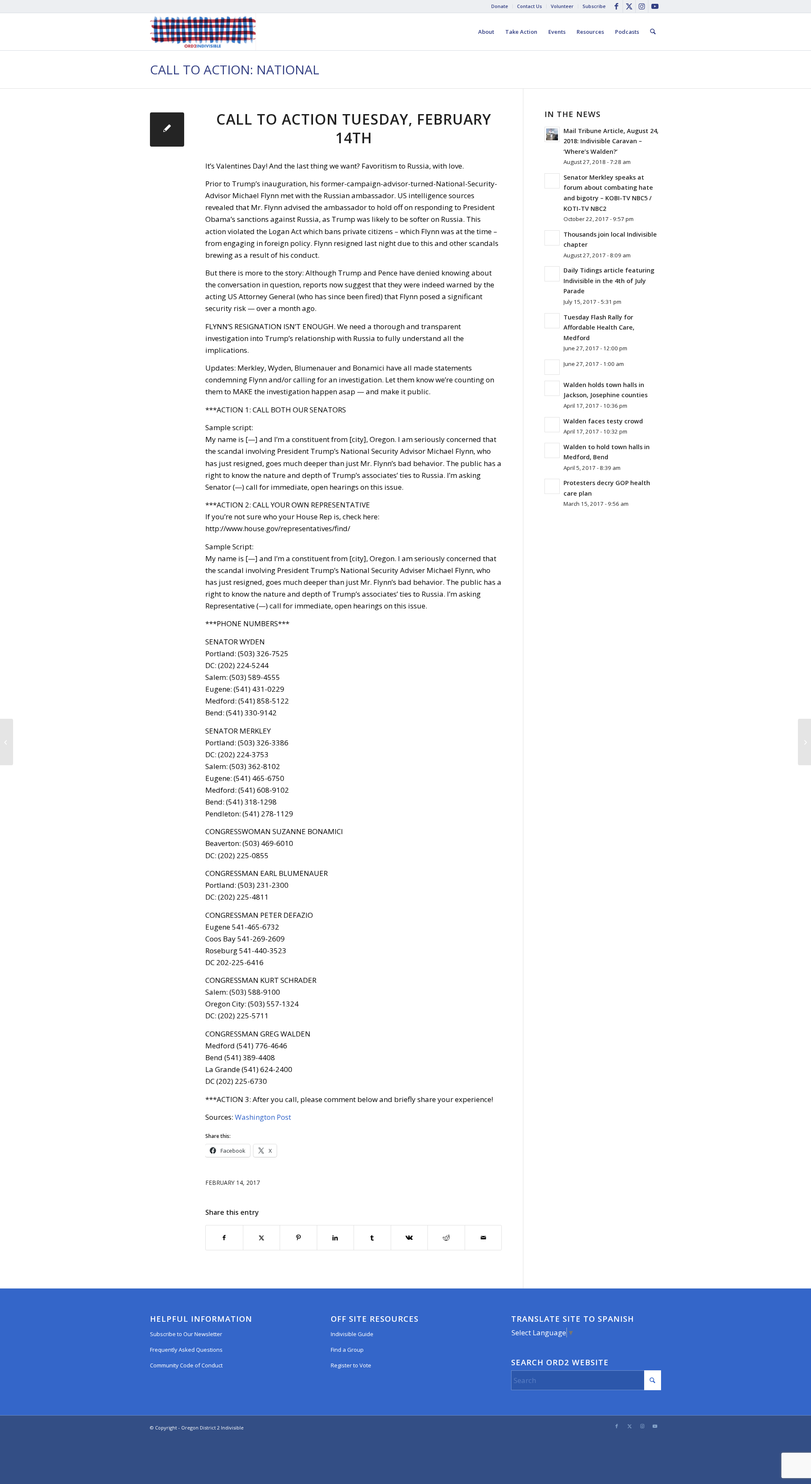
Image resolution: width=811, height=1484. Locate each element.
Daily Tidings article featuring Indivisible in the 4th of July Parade (608, 280)
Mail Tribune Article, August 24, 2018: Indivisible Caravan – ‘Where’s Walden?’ (611, 141)
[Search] (653, 31)
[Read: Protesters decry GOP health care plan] (552, 486)
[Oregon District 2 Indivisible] (203, 31)
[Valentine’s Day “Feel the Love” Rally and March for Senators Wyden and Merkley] (804, 742)
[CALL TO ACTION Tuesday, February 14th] (167, 129)
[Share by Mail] (483, 1237)
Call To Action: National (234, 69)
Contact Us (529, 6)
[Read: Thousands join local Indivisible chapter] (552, 238)
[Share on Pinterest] (298, 1237)
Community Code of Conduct (186, 1365)
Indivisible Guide (352, 1334)
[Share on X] (261, 1237)
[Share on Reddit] (446, 1237)
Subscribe (594, 6)
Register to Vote (351, 1365)
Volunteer (562, 6)
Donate (499, 6)
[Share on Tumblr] (372, 1237)
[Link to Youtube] (654, 6)
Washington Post (263, 1117)
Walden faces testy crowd (603, 421)
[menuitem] (500, 6)
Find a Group (347, 1349)
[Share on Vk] (409, 1237)
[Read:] (552, 367)
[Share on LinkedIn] (335, 1237)
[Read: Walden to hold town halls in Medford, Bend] (552, 450)
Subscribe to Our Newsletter (186, 1334)
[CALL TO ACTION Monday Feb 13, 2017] (6, 742)
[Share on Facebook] (224, 1237)
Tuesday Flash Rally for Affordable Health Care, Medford (598, 327)
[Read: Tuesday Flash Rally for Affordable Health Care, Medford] (552, 320)
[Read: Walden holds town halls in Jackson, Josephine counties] (552, 388)
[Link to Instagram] (642, 6)
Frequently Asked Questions (186, 1349)
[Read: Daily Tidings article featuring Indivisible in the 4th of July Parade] (552, 273)
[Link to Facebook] (616, 6)
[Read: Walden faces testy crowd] (552, 424)
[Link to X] (629, 6)
